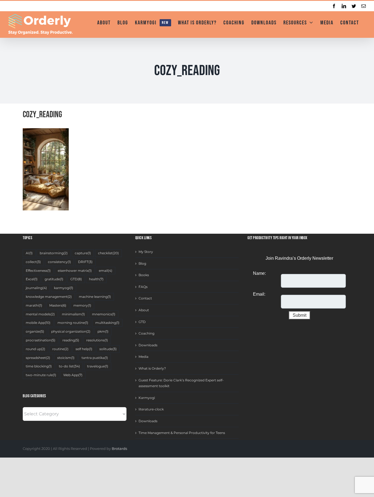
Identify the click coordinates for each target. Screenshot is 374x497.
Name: (259, 273)
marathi (34, 305)
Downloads (148, 345)
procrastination (40, 340)
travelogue (97, 366)
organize (35, 331)
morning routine (72, 323)
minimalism (73, 314)
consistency (59, 262)
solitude (108, 349)
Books (144, 275)
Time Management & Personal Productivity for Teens (182, 433)
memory (82, 305)
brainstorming (54, 253)
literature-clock (151, 409)
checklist (108, 253)
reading (70, 340)
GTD (76, 279)
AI (29, 253)
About (144, 310)
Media (143, 357)
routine (60, 349)
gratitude (54, 279)
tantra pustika (95, 358)
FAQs (143, 287)
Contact (145, 298)
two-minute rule (41, 375)
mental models (40, 314)
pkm (102, 331)
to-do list (69, 366)
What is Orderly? (152, 368)
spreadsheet (38, 358)
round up (35, 349)
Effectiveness (38, 271)
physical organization (70, 331)
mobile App (38, 323)
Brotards (119, 448)
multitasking (107, 323)
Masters (57, 305)
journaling (36, 288)
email (105, 271)
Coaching (146, 333)
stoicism (65, 358)
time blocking (39, 366)
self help (84, 349)
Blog (142, 263)
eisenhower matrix (75, 271)
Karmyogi (147, 398)
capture (83, 253)
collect (33, 262)
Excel (32, 279)
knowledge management (49, 297)
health (96, 279)
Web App (72, 375)
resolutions (97, 340)
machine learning (95, 297)
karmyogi (63, 288)
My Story (146, 252)
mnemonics (103, 314)
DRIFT (85, 262)
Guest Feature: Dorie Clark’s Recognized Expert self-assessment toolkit (181, 383)
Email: (259, 294)
